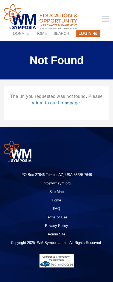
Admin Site (56, 234)
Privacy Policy (56, 226)
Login (85, 33)
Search (61, 33)
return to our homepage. (56, 103)
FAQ (56, 209)
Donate (21, 33)
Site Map (56, 192)
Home (41, 33)
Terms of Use (56, 217)
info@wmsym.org (56, 183)
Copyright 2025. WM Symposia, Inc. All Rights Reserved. (56, 243)
